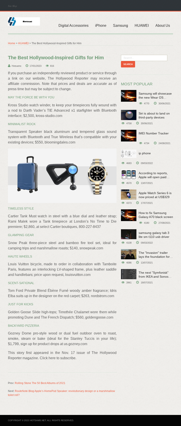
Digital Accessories (73, 25)
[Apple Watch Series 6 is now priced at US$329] (128, 194)
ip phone (145, 153)
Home (11, 43)
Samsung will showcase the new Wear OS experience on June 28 (155, 97)
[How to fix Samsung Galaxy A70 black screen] (128, 215)
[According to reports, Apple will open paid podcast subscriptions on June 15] (128, 175)
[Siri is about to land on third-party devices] (128, 115)
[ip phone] (128, 154)
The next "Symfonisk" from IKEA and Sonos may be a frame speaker (156, 276)
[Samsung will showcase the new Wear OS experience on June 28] (128, 96)
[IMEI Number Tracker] (128, 135)
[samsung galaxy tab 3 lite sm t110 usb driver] (128, 234)
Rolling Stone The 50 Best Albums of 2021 (40, 383)
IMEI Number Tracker (154, 133)
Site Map (12, 6)
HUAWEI (142, 25)
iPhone (100, 25)
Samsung (120, 25)
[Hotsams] (24, 21)
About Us (162, 25)
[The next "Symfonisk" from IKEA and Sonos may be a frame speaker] (128, 274)
